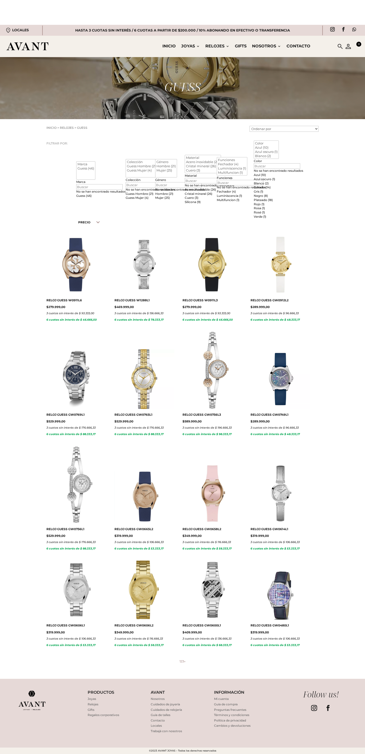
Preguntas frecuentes (230, 710)
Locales (20, 30)
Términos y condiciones (231, 715)
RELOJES (214, 46)
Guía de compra (226, 704)
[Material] (202, 158)
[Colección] (141, 162)
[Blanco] (266, 156)
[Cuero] (202, 170)
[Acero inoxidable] (202, 162)
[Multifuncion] (232, 173)
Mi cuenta (221, 699)
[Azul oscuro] (266, 152)
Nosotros (264, 46)
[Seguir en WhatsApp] (354, 29)
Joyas (92, 699)
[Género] (166, 162)
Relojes (93, 704)
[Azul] (266, 147)
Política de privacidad (230, 720)
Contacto (298, 46)
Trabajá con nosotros (166, 731)
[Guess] (86, 168)
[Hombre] (166, 166)
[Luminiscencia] (232, 168)
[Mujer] (166, 170)
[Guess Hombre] (141, 166)
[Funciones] (232, 160)
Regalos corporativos (103, 715)
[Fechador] (232, 164)
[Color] (266, 143)
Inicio (169, 46)
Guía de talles (160, 715)
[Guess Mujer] (141, 170)
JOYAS (188, 46)
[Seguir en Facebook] (343, 29)
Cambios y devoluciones (232, 725)
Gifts (241, 46)
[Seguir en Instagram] (332, 29)
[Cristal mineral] (202, 166)
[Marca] (86, 164)
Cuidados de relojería (166, 710)
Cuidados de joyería (165, 704)
